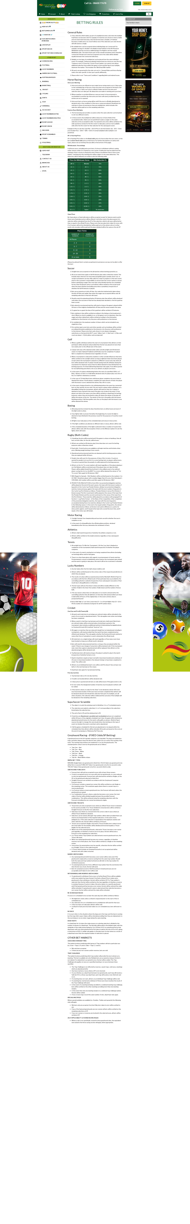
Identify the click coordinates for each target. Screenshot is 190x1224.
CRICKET (45, 89)
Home (43, 14)
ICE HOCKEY (46, 110)
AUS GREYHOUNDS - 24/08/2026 (49, 40)
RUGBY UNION (47, 126)
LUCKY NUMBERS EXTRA (50, 114)
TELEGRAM (46, 154)
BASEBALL (45, 81)
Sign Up (146, 3)
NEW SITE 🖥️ (46, 26)
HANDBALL (46, 106)
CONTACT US (46, 158)
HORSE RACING (47, 61)
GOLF (44, 102)
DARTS (44, 97)
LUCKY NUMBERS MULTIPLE (51, 118)
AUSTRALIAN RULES (48, 77)
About (63, 14)
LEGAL (44, 171)
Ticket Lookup (75, 14)
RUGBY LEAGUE (47, 122)
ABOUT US (45, 167)
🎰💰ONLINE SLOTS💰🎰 (50, 22)
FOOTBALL (45, 65)
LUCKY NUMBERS (48, 69)
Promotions (105, 14)
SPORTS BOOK (47, 49)
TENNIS (44, 138)
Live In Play (119, 14)
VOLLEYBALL (46, 142)
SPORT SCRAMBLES (48, 134)
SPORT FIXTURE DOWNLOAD (52, 53)
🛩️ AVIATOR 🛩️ (47, 35)
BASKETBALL (46, 85)
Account (53, 14)
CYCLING (45, 93)
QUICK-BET (46, 150)
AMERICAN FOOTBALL (49, 73)
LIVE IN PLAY (46, 45)
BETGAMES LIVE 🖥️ (48, 30)
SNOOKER (45, 130)
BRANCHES (46, 162)
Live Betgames (91, 14)
